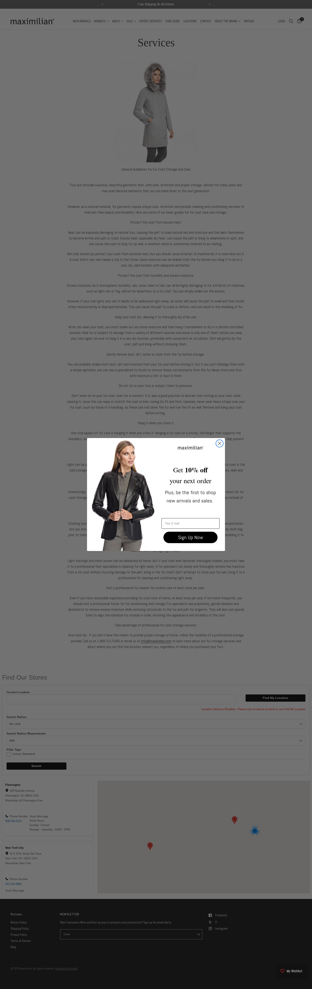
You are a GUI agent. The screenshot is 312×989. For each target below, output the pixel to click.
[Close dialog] (219, 443)
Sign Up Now (190, 537)
